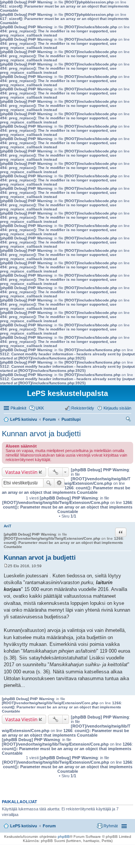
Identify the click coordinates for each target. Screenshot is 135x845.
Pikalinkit (18, 408)
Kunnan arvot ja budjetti (41, 433)
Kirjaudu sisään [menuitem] (117, 408)
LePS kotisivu (23, 826)
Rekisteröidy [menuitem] (82, 408)
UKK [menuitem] (40, 408)
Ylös (129, 691)
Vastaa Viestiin (21, 472)
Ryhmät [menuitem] (111, 826)
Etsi (48, 482)
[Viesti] (6, 566)
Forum (49, 826)
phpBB (64, 836)
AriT (7, 526)
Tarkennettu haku (59, 482)
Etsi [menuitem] (129, 420)
